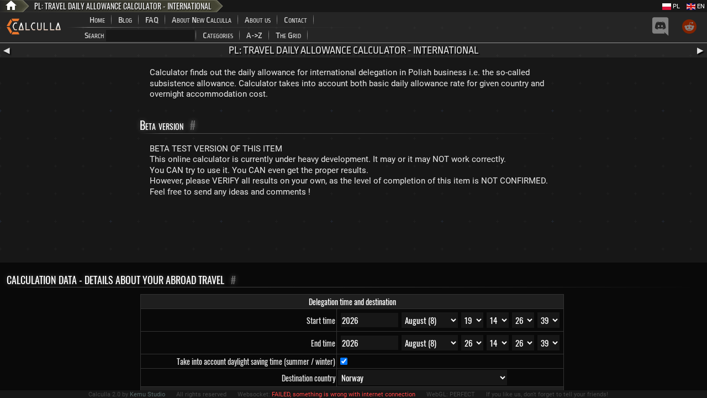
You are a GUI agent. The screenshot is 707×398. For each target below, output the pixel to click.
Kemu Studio (147, 394)
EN (700, 6)
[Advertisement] (353, 232)
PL (675, 6)
